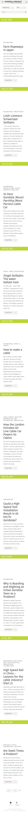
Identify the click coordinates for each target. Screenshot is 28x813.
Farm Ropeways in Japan (13, 48)
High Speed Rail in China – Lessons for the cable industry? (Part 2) (13, 676)
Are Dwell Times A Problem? (13, 752)
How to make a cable (12, 351)
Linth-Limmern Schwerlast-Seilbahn (12, 119)
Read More (8, 80)
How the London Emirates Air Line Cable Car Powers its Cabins (13, 431)
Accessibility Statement (21, 810)
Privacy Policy (13, 810)
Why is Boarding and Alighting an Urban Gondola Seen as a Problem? (13, 590)
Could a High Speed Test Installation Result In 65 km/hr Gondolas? (11, 512)
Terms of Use (6, 810)
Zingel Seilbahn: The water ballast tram (13, 279)
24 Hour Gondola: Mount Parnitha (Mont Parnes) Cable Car (13, 200)
